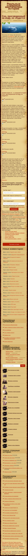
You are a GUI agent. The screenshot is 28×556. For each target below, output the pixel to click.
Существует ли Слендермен (10, 510)
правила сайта (20, 207)
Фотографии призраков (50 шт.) (11, 512)
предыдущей (15, 217)
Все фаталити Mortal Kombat (10, 324)
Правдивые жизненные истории (11, 538)
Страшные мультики (8, 489)
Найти (22, 365)
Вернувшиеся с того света (10, 462)
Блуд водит (13, 306)
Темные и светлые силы (16, 292)
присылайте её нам (19, 86)
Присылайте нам (6, 551)
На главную (5, 542)
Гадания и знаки (18, 543)
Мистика (11, 542)
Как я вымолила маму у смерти (13, 238)
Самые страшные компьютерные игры (12, 498)
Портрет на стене (8, 455)
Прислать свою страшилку (16, 545)
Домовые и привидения (8, 543)
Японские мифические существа (11, 525)
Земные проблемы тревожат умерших (14, 233)
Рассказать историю (14, 244)
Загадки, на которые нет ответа (18, 312)
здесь (17, 219)
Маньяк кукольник (14, 299)
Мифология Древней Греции (10, 523)
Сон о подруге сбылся (9, 332)
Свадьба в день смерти (15, 252)
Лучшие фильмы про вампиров (11, 496)
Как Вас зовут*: (7, 190)
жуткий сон (11, 36)
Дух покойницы (7, 330)
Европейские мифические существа (12, 530)
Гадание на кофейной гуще (10, 460)
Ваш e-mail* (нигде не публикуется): (12, 195)
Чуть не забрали (9, 235)
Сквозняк (12, 278)
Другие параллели (8, 341)
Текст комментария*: (8, 201)
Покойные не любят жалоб (12, 234)
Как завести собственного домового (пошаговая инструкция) (12, 338)
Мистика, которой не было (12, 357)
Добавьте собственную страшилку (11, 214)
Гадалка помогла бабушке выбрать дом (13, 468)
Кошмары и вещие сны (13, 11)
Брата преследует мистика (17, 309)
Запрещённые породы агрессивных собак (13, 536)
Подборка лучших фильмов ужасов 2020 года (14, 487)
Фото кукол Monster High (9, 515)
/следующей (22, 217)
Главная (4, 11)
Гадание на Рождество (9, 501)
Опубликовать (14, 209)
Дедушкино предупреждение (18, 254)
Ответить (4, 120)
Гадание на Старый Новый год (11, 507)
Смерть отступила (15, 301)
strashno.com (15, 546)
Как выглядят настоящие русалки (11, 518)
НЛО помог (13, 304)
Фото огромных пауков (9, 520)
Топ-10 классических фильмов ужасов (13, 480)
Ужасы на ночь (17, 542)
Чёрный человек (12, 267)
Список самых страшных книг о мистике (13, 533)
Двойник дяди (7, 335)
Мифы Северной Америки (10, 528)
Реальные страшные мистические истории (13, 6)
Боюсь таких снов (9, 237)
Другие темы (5, 545)
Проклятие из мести (14, 284)
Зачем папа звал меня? (11, 231)
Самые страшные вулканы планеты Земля (13, 327)
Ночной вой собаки (14, 281)
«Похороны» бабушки (15, 264)
